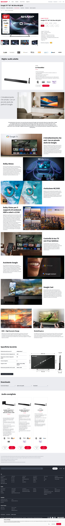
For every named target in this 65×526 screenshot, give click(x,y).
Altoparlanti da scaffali (26, 491)
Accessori (34, 491)
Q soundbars (14, 489)
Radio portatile (57, 491)
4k (44, 477)
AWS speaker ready (4, 483)
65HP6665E (50, 23)
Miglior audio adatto (9, 7)
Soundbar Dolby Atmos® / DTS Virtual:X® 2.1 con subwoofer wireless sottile (8, 411)
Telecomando (57, 479)
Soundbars (13, 491)
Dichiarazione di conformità (17, 517)
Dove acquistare (46, 85)
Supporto (28, 1)
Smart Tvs (13, 508)
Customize (53, 524)
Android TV (35, 477)
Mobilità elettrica (14, 510)
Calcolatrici (55, 1)
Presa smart (3, 508)
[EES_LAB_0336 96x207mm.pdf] (51, 42)
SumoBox (2, 492)
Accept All (58, 524)
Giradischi (45, 494)
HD (44, 480)
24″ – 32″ (13, 481)
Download (27, 7)
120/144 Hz (24, 481)
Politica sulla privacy (8, 517)
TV (9, 1)
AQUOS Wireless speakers (59, 477)
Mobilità (16, 1)
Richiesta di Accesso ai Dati (38, 517)
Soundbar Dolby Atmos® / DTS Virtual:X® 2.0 (24, 410)
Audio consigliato (33, 7)
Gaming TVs (3, 480)
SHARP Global (13, 514)
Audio (13, 1)
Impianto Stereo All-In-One (48, 491)
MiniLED (2, 477)
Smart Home (22, 1)
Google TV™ (35, 479)
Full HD (45, 479)
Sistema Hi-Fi (46, 489)
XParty (2, 491)
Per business (50, 1)
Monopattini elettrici (4, 500)
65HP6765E (55, 23)
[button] (37, 45)
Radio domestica (57, 489)
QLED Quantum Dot (25, 479)
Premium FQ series (4, 479)
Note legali (2, 517)
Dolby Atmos (3, 481)
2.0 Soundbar (39, 67)
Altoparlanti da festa (25, 489)
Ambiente (24, 517)
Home (1, 10)
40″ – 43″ (13, 480)
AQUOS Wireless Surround (16, 492)
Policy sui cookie (30, 517)
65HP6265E (42, 23)
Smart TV (34, 481)
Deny (49, 524)
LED (23, 480)
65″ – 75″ (13, 477)
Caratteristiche (16, 7)
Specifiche (22, 7)
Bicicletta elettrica (15, 500)
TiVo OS (34, 480)
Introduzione (3, 7)
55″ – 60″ (13, 479)
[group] (20, 25)
